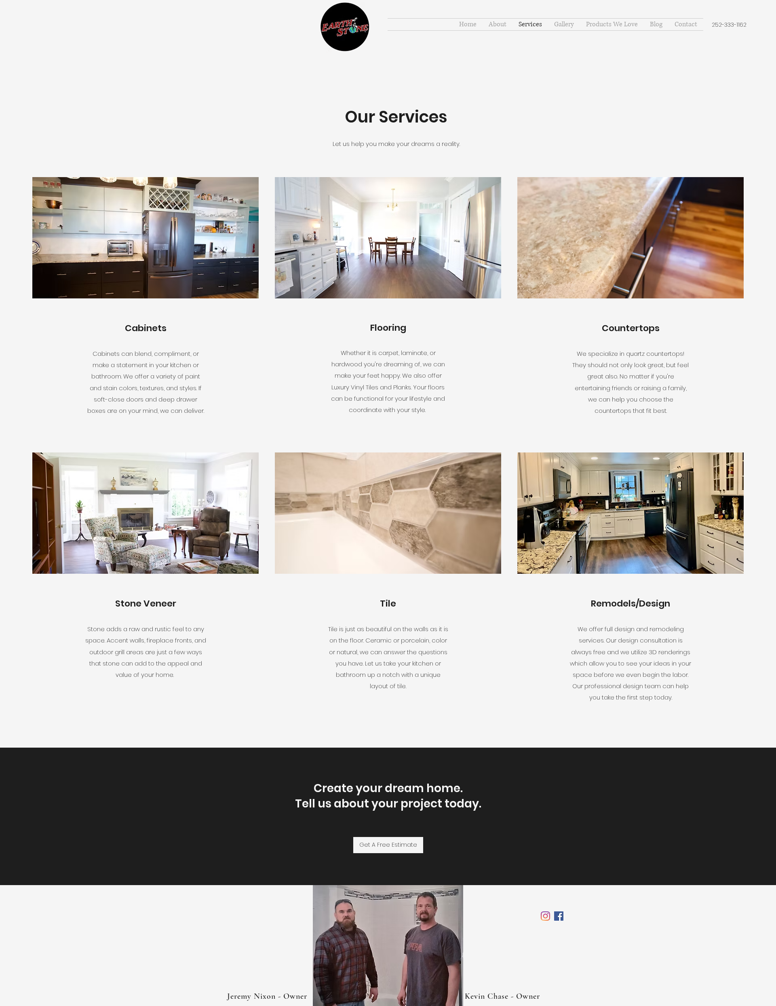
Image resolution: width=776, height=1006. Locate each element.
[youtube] (558, 916)
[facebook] (545, 916)
